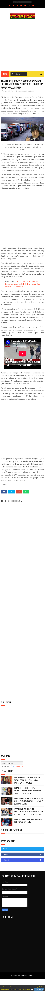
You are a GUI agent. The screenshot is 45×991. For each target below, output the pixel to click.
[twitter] (13, 5)
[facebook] (9, 5)
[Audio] (25, 5)
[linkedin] (29, 5)
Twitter (4, 849)
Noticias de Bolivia (28, 976)
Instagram (5, 860)
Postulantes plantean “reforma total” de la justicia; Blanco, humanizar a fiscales (27, 780)
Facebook (5, 854)
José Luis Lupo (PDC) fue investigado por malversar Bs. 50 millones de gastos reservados (28, 811)
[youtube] (21, 5)
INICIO (5, 74)
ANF (9, 485)
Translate (19, 766)
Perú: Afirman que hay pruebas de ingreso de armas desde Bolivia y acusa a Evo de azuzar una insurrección (22, 284)
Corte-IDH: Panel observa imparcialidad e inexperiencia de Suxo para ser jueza (27, 790)
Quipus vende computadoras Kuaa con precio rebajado (28, 820)
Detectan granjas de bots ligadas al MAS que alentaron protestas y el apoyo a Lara (28, 801)
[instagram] (17, 5)
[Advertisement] (22, 45)
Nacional (31, 91)
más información (38, 989)
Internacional (22, 91)
